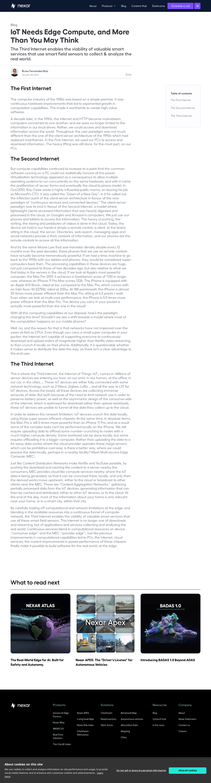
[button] (109, 6)
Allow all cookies (188, 770)
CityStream (106, 712)
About (93, 5)
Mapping (125, 731)
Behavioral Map (129, 712)
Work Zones (107, 725)
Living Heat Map (85, 719)
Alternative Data (129, 725)
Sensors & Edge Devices (61, 714)
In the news (158, 725)
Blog (123, 5)
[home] (20, 6)
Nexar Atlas (58, 722)
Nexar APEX (83, 712)
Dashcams (158, 5)
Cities (124, 737)
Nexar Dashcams (187, 719)
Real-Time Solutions (58, 736)
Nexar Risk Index (85, 725)
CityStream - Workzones (83, 733)
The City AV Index (62, 744)
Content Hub (139, 5)
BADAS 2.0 (58, 728)
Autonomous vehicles (132, 719)
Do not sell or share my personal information (141, 770)
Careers (183, 731)
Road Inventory (108, 719)
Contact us (184, 725)
